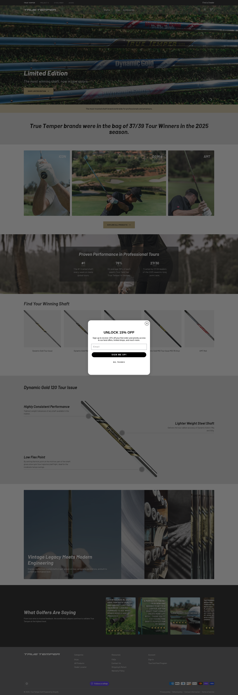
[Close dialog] (147, 323)
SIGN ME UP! (119, 355)
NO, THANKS (119, 362)
